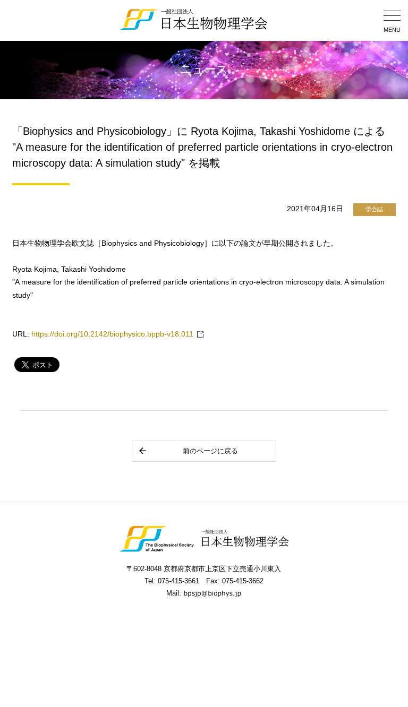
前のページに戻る (210, 451)
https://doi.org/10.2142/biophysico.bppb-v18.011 (112, 334)
